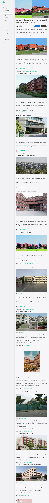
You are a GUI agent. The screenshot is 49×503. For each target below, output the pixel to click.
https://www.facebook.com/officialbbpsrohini (31, 389)
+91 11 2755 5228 (23, 186)
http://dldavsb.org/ (26, 495)
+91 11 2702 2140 (23, 150)
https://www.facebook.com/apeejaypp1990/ (31, 153)
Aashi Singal (23, 138)
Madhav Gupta (23, 217)
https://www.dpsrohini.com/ (27, 113)
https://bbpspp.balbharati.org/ (27, 230)
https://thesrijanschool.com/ (27, 462)
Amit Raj (22, 176)
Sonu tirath (22, 332)
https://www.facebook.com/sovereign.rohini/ (31, 71)
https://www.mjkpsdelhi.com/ (27, 431)
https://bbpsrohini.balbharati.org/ (28, 388)
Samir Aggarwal (23, 418)
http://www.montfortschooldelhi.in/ (28, 263)
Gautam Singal (23, 293)
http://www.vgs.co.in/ (26, 187)
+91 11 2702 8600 (23, 229)
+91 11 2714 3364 (23, 306)
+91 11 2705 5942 (23, 111)
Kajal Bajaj (22, 57)
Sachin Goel (23, 100)
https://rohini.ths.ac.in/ (26, 345)
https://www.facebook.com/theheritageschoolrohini (32, 346)
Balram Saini (23, 482)
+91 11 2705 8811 (23, 68)
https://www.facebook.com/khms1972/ (30, 309)
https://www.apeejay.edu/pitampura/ (28, 151)
